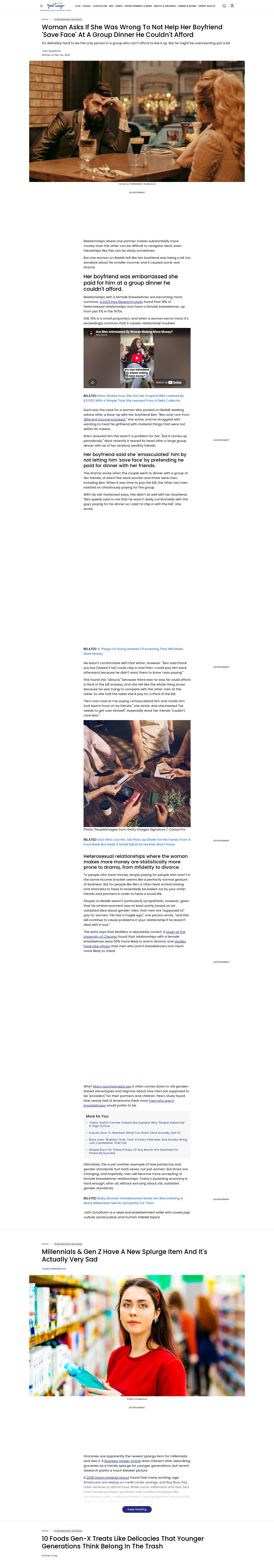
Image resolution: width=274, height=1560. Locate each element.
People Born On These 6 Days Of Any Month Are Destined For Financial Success (134, 1151)
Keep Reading (137, 1509)
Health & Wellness (165, 6)
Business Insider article (122, 1461)
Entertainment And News (68, 19)
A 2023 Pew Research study (121, 302)
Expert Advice (207, 6)
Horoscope (100, 6)
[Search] (223, 5)
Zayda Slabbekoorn (54, 1268)
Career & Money (187, 6)
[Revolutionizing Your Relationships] (56, 6)
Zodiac (86, 6)
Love (78, 6)
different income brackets (104, 419)
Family (119, 6)
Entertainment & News (138, 6)
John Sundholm (51, 51)
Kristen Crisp (50, 1555)
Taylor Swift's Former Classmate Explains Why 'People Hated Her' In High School (137, 1124)
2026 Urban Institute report (107, 1477)
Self (111, 6)
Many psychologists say (112, 1086)
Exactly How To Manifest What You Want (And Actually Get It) (135, 1133)
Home (45, 19)
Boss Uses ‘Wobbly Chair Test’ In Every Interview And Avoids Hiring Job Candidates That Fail (138, 1141)
